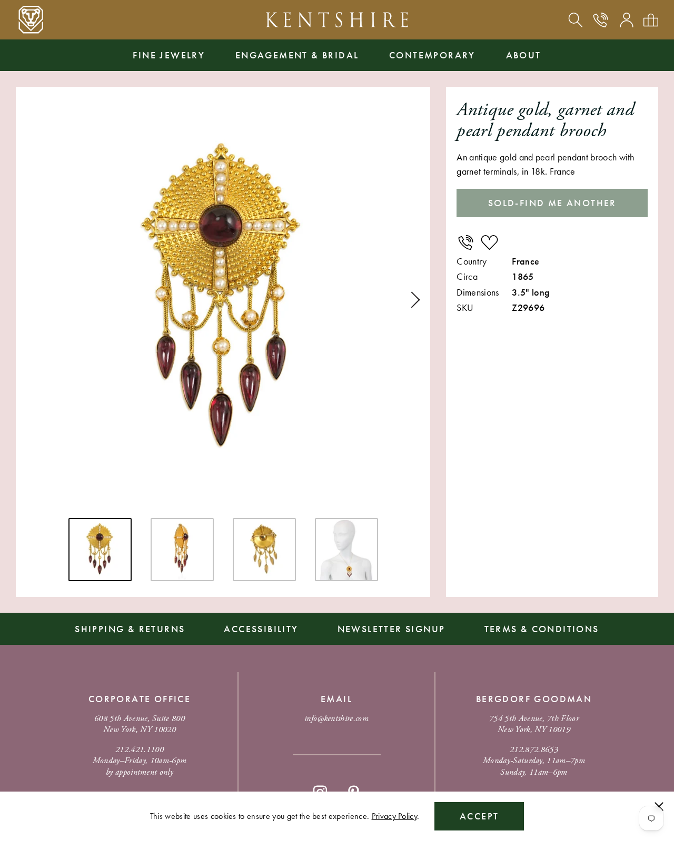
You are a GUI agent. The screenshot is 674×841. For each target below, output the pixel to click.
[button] (412, 299)
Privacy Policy (394, 816)
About (523, 55)
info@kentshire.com (336, 718)
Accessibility (261, 629)
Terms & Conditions (541, 629)
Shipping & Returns (130, 629)
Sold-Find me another (552, 203)
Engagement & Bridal (297, 55)
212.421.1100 (139, 749)
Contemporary (432, 55)
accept (479, 816)
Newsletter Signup (391, 629)
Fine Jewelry (169, 55)
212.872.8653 (534, 749)
